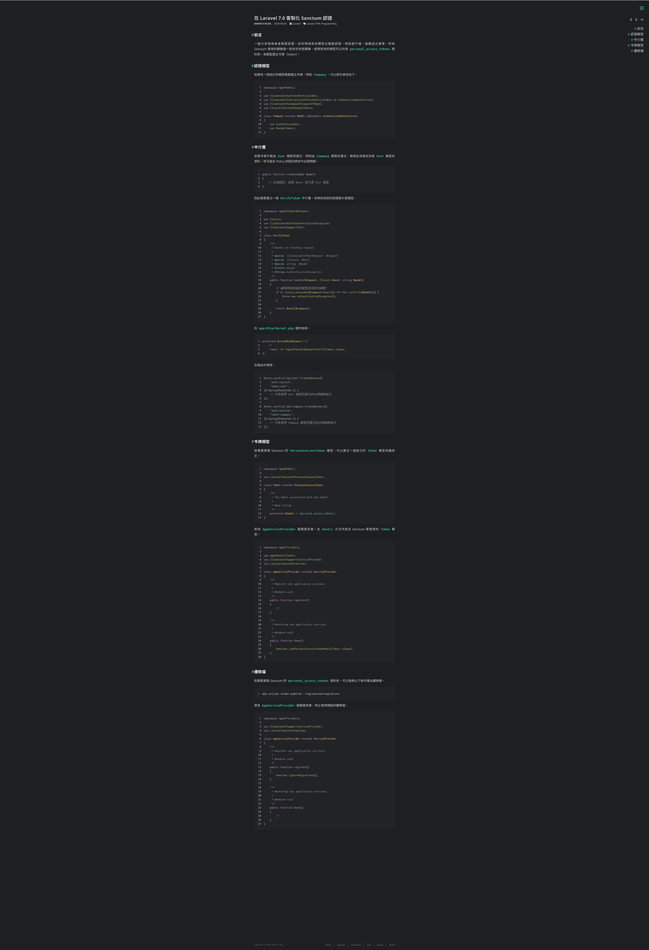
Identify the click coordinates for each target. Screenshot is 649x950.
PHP (318, 23)
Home (328, 944)
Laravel (296, 23)
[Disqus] (324, 888)
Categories (356, 944)
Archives (341, 944)
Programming (328, 23)
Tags (369, 944)
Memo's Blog (263, 23)
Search (380, 944)
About (392, 944)
